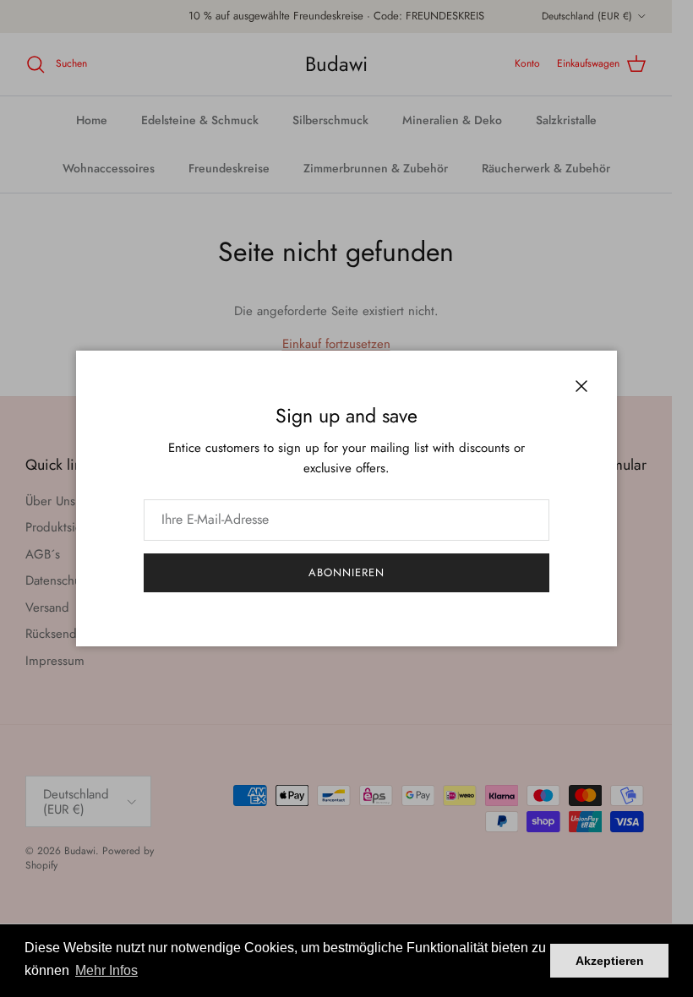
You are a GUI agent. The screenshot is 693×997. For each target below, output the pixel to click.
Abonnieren (346, 572)
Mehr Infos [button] (106, 970)
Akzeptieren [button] (610, 960)
